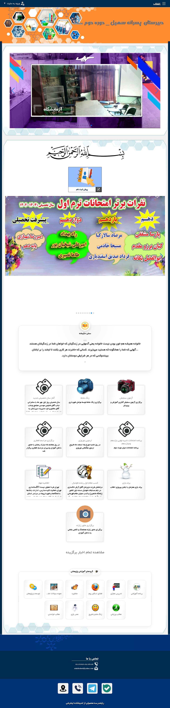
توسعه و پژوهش (33, 594)
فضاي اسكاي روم (95, 594)
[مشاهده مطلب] (126, 387)
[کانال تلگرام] (92, 688)
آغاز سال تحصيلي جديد (44, 398)
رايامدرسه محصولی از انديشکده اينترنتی (85, 703)
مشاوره (75, 594)
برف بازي (126, 483)
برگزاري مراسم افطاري (44, 440)
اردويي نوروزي (85, 440)
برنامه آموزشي (137, 594)
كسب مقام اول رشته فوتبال (85, 483)
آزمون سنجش (126, 398)
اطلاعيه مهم (44, 483)
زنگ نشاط (85, 398)
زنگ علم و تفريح (95, 614)
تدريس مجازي (116, 594)
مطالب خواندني (54, 614)
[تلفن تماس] (77, 688)
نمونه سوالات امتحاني (53, 594)
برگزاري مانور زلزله (85, 525)
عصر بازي (74, 614)
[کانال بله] (107, 688)
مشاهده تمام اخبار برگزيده (85, 553)
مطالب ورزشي (116, 614)
